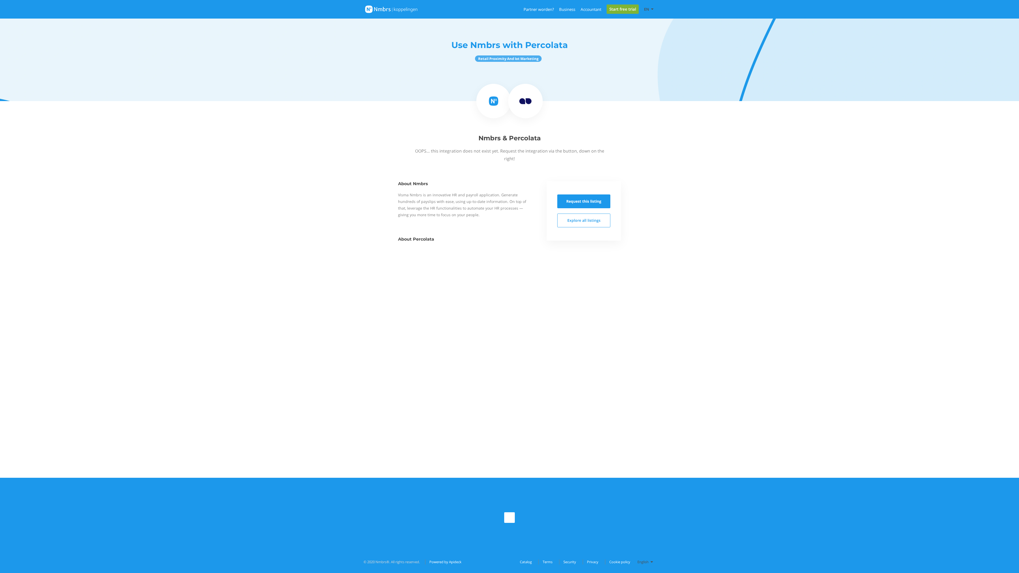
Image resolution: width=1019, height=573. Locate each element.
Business (567, 9)
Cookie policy (619, 561)
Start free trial (622, 9)
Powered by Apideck (445, 561)
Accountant (591, 9)
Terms (547, 561)
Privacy (592, 561)
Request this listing (583, 201)
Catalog (526, 561)
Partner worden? (539, 9)
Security (569, 561)
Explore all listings (584, 220)
